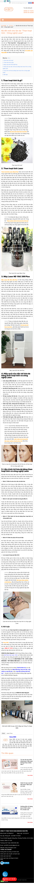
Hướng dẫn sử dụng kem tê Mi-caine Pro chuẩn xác (26, 808)
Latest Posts (10, 733)
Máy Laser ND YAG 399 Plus (9, 279)
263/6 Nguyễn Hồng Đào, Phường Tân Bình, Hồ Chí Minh (18, 838)
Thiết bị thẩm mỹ (21, 667)
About (3, 733)
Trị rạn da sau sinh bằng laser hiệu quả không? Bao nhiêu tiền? (26, 762)
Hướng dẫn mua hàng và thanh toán (9, 851)
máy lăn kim (9, 671)
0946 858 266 (15, 843)
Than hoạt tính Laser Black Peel (9, 171)
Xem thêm (30, 775)
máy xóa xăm (24, 669)
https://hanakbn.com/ (10, 847)
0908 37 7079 (8, 840)
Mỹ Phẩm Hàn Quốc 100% (11, 655)
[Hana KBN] (5, 742)
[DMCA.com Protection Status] (4, 881)
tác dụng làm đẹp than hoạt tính (18, 131)
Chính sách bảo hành (5, 856)
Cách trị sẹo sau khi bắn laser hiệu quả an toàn (26, 784)
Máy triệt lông (16, 669)
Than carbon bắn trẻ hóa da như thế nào (17, 220)
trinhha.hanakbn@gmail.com (19, 3)
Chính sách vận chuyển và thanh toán (10, 853)
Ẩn (8, 58)
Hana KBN (12, 737)
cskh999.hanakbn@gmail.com (11, 845)
